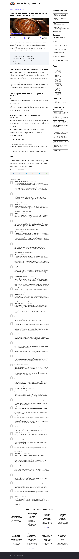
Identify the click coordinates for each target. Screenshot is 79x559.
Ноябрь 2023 (58, 92)
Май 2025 (57, 75)
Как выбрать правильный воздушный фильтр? (23, 58)
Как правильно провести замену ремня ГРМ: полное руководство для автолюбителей (16, 517)
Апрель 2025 (58, 76)
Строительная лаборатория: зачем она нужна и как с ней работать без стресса (61, 22)
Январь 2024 (58, 90)
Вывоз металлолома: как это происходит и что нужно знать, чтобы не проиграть (60, 26)
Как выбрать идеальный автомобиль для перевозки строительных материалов (47, 517)
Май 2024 (57, 89)
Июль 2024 (57, 86)
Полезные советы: (19, 61)
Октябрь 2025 (58, 71)
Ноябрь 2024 (58, 83)
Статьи (56, 104)
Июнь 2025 (57, 74)
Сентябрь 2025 (58, 72)
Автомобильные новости (28, 3)
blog (56, 101)
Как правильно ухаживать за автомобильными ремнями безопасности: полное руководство (31, 537)
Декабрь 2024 (58, 81)
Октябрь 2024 (58, 84)
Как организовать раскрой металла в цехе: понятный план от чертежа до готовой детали (61, 30)
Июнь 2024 (57, 88)
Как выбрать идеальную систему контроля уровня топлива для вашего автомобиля (16, 538)
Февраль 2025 (58, 79)
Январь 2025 (58, 80)
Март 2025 (57, 77)
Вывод (19, 63)
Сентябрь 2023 (58, 94)
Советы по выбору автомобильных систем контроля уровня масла (60, 51)
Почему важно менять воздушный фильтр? (23, 56)
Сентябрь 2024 (58, 85)
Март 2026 (57, 68)
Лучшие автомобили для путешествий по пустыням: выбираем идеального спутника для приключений (31, 517)
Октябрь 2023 (58, 93)
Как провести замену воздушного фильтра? (23, 60)
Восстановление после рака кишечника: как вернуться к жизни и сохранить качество (60, 45)
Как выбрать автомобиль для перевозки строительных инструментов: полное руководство (62, 537)
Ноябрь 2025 (58, 70)
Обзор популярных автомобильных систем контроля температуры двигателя (47, 538)
